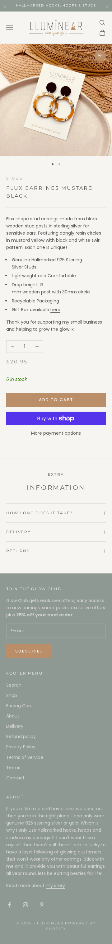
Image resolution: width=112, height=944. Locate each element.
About (12, 716)
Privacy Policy (20, 747)
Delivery (14, 726)
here (55, 309)
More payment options (56, 433)
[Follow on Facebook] (9, 905)
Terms (13, 767)
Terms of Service (24, 757)
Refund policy (21, 736)
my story (55, 885)
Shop (11, 695)
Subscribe (29, 651)
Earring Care (19, 706)
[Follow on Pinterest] (42, 905)
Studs (14, 178)
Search (13, 685)
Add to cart (56, 400)
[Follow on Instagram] (25, 905)
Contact (15, 778)
